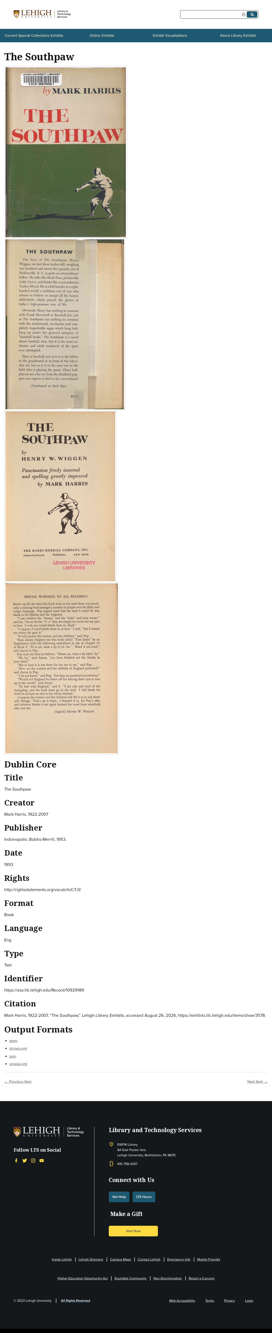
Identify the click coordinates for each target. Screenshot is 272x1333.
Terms (209, 1300)
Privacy (229, 1300)
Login (249, 1300)
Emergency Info (178, 1259)
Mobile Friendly (208, 1259)
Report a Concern (202, 1278)
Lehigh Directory (91, 1259)
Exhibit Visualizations (170, 35)
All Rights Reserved (75, 1300)
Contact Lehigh (149, 1259)
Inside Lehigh (62, 1259)
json (12, 1056)
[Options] (244, 14)
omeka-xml (18, 1063)
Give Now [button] (133, 1231)
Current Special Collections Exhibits (34, 35)
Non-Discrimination (167, 1278)
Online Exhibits (102, 35)
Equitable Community (131, 1278)
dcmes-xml (18, 1048)
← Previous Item (17, 1081)
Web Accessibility (182, 1300)
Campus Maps (120, 1259)
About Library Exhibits (238, 35)
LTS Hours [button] (144, 1196)
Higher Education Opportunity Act (83, 1278)
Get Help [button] (119, 1196)
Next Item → (257, 1081)
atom (13, 1040)
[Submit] (252, 14)
